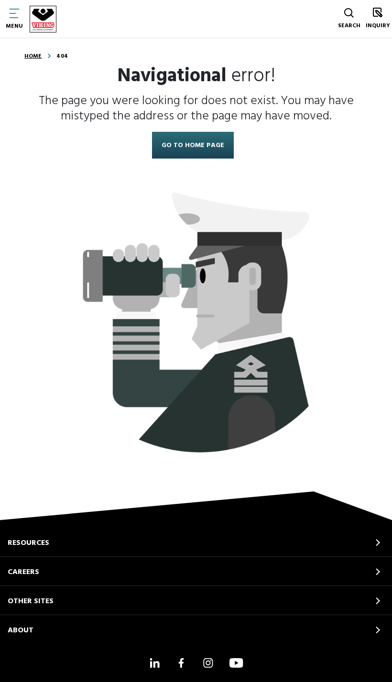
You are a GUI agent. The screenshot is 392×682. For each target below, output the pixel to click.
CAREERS (23, 572)
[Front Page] (43, 19)
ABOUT (20, 630)
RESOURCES (28, 543)
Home (33, 56)
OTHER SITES (31, 601)
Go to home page (193, 145)
